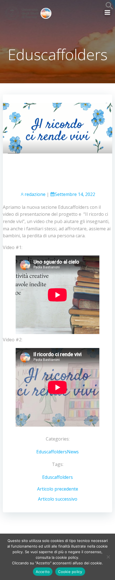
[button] (109, 8)
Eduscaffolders (51, 452)
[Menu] (107, 12)
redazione (35, 194)
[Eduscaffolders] (57, 128)
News (73, 452)
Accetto (43, 571)
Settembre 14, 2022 (75, 194)
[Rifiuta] (108, 557)
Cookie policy (70, 571)
